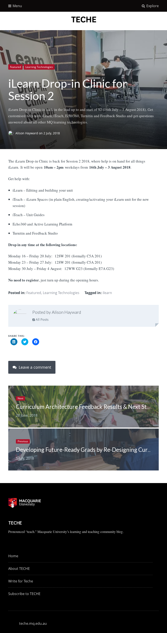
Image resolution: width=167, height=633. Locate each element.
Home (13, 556)
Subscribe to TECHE (24, 593)
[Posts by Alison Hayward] (20, 316)
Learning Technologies (39, 67)
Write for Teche (20, 581)
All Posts (41, 319)
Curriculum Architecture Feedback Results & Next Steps (85, 406)
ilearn (107, 292)
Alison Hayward (27, 133)
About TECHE (19, 568)
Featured (15, 67)
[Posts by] (11, 133)
